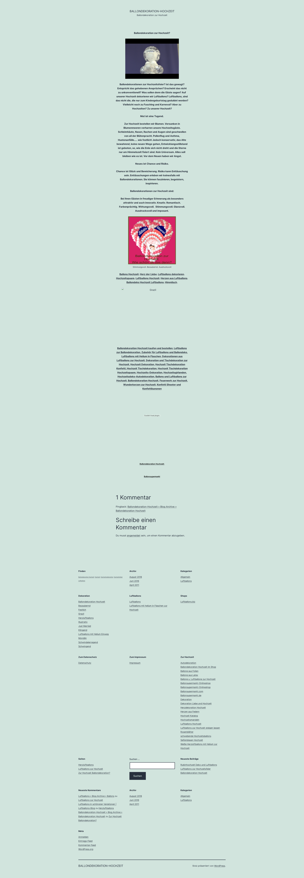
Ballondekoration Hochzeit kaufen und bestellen (145, 348)
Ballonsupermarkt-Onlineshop (195, 683)
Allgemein (185, 577)
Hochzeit (97, 577)
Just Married (84, 626)
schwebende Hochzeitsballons (195, 736)
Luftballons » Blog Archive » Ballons (96, 796)
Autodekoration (188, 663)
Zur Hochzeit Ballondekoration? (94, 773)
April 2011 (134, 585)
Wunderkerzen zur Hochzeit (139, 384)
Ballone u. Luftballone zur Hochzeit (198, 679)
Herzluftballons (86, 618)
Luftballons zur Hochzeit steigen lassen (200, 728)
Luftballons (81, 581)
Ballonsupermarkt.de (190, 695)
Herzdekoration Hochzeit (193, 707)
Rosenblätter (186, 732)
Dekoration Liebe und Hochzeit (196, 703)
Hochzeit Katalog (189, 715)
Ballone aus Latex (189, 675)
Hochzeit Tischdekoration (141, 368)
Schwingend (84, 646)
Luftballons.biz (187, 601)
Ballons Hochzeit (129, 274)
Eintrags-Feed (85, 841)
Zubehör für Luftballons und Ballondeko (164, 352)
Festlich (82, 610)
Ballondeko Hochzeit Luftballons (145, 282)
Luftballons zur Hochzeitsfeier (195, 769)
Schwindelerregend (88, 642)
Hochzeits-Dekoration (149, 372)
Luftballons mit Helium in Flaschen (141, 356)
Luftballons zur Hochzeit (90, 769)
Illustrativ (83, 622)
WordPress (219, 866)
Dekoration (186, 699)
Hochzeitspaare (125, 278)
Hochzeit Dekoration (142, 364)
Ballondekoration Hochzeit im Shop (198, 667)
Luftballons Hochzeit (147, 278)
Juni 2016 (134, 581)
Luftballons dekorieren (171, 274)
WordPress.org (85, 849)
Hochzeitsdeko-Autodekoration (136, 376)
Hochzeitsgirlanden (175, 372)
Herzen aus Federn (189, 711)
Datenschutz (84, 663)
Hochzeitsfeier (118, 577)
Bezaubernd (84, 605)
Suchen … (134, 759)
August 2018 (135, 577)
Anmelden (83, 837)
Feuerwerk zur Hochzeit (173, 380)
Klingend (82, 630)
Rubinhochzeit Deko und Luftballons (198, 765)
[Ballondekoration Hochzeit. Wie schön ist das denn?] (152, 240)
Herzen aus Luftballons (174, 278)
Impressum (134, 663)
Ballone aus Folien (189, 671)
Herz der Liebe (148, 274)
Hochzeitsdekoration (107, 577)
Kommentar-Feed (87, 845)
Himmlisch (171, 282)
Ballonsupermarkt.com (191, 691)
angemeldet (133, 535)
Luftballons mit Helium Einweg (93, 634)
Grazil (81, 614)
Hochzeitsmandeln (189, 720)
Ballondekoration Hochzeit (143, 380)
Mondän (82, 638)
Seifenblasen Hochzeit (191, 740)
